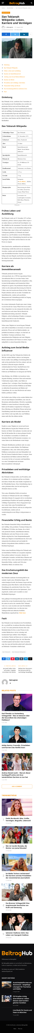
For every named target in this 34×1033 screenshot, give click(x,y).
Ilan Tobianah (6, 652)
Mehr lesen (22, 613)
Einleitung (7, 65)
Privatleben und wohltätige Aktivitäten (14, 83)
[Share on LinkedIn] (24, 34)
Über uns (20, 1028)
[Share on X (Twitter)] (15, 34)
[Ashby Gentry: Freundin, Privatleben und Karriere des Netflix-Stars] (17, 734)
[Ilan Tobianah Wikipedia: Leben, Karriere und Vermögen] (17, 48)
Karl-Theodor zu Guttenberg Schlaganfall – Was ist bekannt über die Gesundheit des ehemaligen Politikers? (16, 716)
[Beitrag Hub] (16, 3)
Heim (15, 1028)
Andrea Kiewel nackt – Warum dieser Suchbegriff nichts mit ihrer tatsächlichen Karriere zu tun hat (16, 775)
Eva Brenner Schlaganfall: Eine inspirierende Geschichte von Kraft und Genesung (17, 905)
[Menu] (3, 3)
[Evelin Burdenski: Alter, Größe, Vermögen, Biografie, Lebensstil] (17, 807)
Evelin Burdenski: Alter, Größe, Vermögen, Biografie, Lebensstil (18, 819)
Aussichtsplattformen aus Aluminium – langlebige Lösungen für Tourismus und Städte (22, 986)
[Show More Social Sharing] (30, 34)
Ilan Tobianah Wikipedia (11, 68)
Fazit (5, 91)
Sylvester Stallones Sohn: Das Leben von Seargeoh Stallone (17, 934)
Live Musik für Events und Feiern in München (22, 1011)
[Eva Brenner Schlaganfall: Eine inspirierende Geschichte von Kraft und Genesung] (17, 892)
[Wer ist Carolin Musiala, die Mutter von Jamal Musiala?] (17, 834)
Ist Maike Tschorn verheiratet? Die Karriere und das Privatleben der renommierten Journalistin (18, 875)
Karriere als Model (9, 80)
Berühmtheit (5, 12)
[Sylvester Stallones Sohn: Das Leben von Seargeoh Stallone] (17, 921)
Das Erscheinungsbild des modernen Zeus (15, 89)
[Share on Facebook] (6, 34)
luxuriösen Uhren (17, 378)
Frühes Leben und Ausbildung (12, 71)
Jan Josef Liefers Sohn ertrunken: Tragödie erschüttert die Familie (9, 670)
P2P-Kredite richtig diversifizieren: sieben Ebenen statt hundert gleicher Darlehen (21, 999)
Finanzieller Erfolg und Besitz (12, 86)
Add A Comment (17, 786)
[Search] (31, 3)
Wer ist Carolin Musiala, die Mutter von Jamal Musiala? (16, 847)
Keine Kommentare (8, 30)
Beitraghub (10, 27)
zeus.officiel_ (22, 181)
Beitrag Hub (25, 1025)
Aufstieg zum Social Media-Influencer (14, 77)
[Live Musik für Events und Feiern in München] (6, 1012)
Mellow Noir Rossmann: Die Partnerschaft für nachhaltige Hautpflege (25, 670)
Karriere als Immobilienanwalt (12, 74)
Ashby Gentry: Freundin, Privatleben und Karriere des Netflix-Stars (16, 746)
